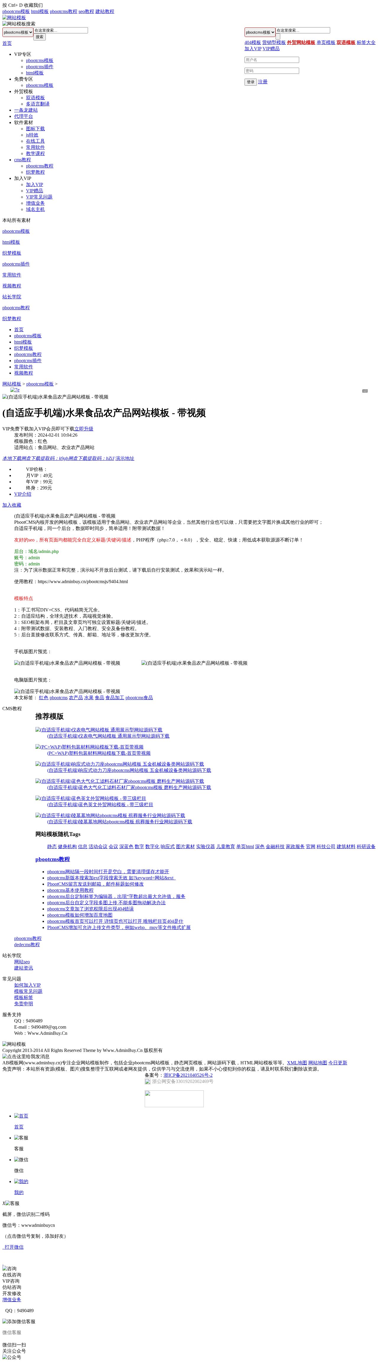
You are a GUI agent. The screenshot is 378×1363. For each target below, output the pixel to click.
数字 (139, 846)
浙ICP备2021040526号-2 (188, 1075)
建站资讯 (23, 967)
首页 (7, 43)
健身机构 (67, 846)
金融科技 (275, 846)
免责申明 (23, 1003)
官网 (310, 846)
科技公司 (326, 846)
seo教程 (86, 11)
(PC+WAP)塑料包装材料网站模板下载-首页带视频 (99, 753)
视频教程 (11, 285)
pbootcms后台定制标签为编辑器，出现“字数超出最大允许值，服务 (116, 896)
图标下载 (35, 128)
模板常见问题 (28, 991)
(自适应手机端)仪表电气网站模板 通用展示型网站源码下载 (108, 736)
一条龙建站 (26, 110)
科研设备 (366, 846)
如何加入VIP (27, 985)
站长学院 (11, 296)
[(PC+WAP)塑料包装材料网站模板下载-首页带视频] (89, 746)
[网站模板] (14, 17)
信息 (82, 846)
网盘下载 (44, 458)
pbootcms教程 (63, 11)
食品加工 (114, 697)
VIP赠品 (34, 190)
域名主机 (35, 209)
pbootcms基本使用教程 (70, 890)
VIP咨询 (10, 1281)
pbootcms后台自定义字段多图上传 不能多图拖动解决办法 (106, 902)
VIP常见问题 (39, 196)
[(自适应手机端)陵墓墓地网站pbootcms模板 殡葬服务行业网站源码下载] (110, 815)
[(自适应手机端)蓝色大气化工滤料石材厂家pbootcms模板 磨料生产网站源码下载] (119, 781)
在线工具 (35, 141)
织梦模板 (11, 253)
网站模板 (11, 383)
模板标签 (23, 997)
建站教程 (104, 11)
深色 (260, 846)
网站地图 (317, 1062)
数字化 (152, 846)
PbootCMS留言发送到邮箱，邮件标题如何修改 (95, 884)
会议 (113, 846)
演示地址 (124, 458)
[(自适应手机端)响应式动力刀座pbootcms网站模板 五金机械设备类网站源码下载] (119, 764)
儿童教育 (225, 846)
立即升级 (83, 428)
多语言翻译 (38, 103)
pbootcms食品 (139, 697)
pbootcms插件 (39, 66)
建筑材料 (346, 846)
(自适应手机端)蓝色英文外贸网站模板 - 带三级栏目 (100, 804)
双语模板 (35, 97)
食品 (99, 697)
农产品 (76, 697)
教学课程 (35, 153)
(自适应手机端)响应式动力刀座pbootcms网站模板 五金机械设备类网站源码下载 (129, 770)
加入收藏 (11, 505)
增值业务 (35, 203)
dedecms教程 (27, 944)
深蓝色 (126, 846)
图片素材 (185, 846)
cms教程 (22, 159)
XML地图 (297, 1062)
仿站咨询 (11, 1287)
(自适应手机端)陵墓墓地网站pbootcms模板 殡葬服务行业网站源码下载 (119, 821)
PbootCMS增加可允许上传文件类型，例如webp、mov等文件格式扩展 (119, 927)
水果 (89, 697)
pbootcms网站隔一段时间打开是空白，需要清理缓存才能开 (108, 871)
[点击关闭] (3, 1263)
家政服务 (295, 846)
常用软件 (35, 147)
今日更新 (337, 1062)
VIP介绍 (22, 494)
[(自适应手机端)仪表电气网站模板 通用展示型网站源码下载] (98, 729)
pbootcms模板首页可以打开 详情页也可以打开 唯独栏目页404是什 (115, 921)
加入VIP (34, 184)
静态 (52, 846)
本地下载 (11, 458)
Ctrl (11, 5)
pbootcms (59, 697)
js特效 (32, 134)
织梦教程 (35, 172)
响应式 (168, 846)
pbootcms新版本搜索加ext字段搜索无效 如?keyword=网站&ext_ (111, 877)
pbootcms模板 (16, 11)
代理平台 (23, 116)
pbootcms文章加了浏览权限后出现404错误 (90, 908)
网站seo (22, 961)
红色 (43, 697)
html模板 (40, 11)
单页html (245, 846)
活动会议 (98, 846)
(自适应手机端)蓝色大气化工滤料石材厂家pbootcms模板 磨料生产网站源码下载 (129, 787)
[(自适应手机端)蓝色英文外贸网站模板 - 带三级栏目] (90, 798)
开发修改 (11, 1293)
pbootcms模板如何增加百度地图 (80, 915)
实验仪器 (205, 846)
